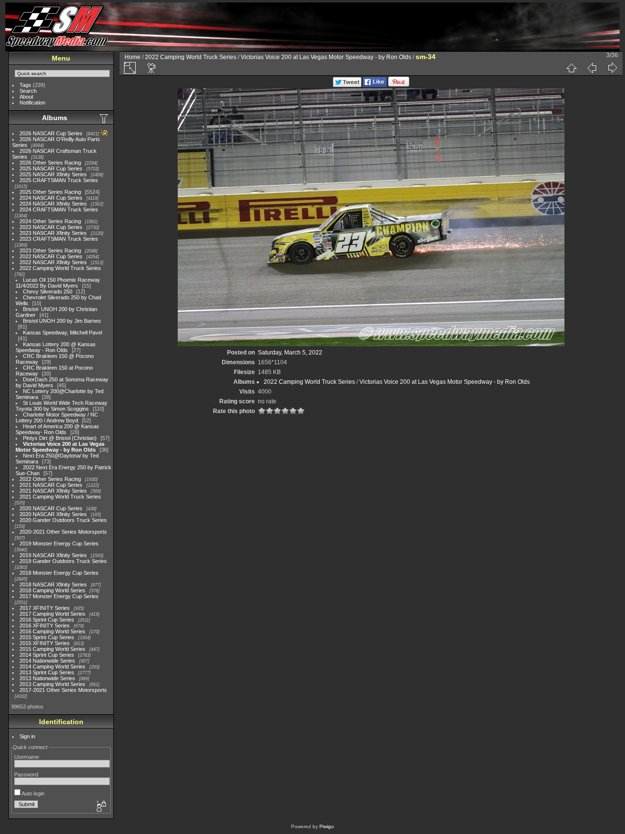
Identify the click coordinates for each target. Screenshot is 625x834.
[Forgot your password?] (100, 806)
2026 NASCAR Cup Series (51, 133)
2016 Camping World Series (52, 631)
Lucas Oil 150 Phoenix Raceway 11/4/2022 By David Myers (58, 283)
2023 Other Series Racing (50, 250)
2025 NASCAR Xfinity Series (53, 174)
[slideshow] (152, 68)
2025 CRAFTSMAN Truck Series (59, 180)
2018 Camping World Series (52, 590)
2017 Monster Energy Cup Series (59, 596)
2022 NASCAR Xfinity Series (53, 262)
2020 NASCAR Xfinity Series (53, 514)
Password (26, 774)
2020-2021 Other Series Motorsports (63, 532)
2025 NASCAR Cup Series (51, 168)
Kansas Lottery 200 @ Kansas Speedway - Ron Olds (56, 347)
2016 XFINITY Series (45, 625)
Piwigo (326, 826)
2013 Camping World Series (52, 684)
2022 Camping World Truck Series (60, 268)
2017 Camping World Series (52, 614)
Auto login (32, 793)
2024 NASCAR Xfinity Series (53, 204)
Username (26, 757)
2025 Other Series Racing (50, 192)
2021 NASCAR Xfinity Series (53, 491)
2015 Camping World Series (52, 649)
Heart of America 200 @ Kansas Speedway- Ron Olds (57, 429)
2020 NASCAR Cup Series (51, 508)
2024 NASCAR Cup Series (51, 198)
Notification (32, 102)
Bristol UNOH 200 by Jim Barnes (62, 321)
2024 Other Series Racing (50, 221)
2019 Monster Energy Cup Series (59, 543)
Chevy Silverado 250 (47, 291)
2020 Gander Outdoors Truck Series (63, 520)
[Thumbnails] (571, 68)
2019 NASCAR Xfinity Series (53, 555)
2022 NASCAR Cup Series (51, 256)
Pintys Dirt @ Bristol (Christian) (60, 438)
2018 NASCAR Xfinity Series (53, 584)
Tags (25, 85)
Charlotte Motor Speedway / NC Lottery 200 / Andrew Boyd (57, 417)
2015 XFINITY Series (45, 643)
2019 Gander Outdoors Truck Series (63, 561)
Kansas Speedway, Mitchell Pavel (62, 332)
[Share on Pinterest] (398, 85)
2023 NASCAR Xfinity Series (53, 233)
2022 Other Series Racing (50, 479)
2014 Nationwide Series (47, 661)
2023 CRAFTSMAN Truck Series (59, 239)
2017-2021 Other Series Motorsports (63, 690)
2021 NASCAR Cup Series (51, 485)
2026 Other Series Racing (50, 163)
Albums (54, 118)
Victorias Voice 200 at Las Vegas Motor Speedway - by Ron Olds (60, 447)
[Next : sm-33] (612, 68)
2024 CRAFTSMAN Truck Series (59, 209)
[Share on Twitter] (347, 85)
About (26, 97)
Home (133, 57)
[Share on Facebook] (375, 85)
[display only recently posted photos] (104, 118)
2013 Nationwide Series (47, 678)
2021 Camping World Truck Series (60, 497)
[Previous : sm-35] (592, 68)
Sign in (27, 736)
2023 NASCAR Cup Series (51, 227)
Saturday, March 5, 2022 (290, 352)
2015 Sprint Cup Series (47, 637)
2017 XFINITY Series (45, 608)
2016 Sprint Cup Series (47, 620)
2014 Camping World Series (52, 666)
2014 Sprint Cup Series (47, 655)
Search (28, 91)
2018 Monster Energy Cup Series (59, 573)
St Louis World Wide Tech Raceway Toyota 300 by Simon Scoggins (61, 406)
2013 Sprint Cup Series (47, 672)
